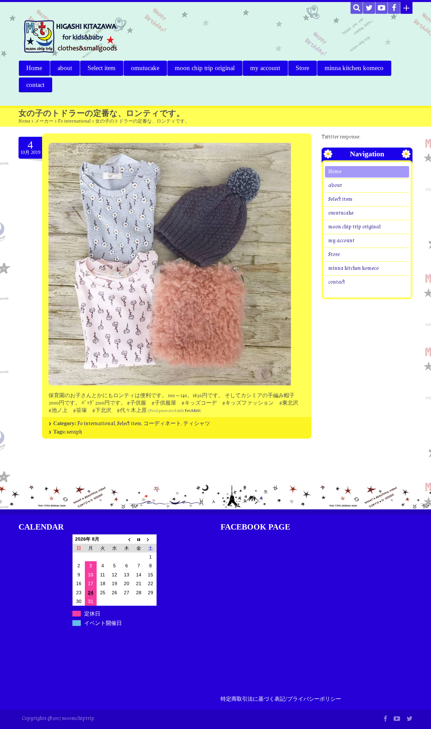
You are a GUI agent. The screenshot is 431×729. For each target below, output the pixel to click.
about (65, 67)
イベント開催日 (103, 623)
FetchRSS (192, 410)
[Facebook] (394, 8)
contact (35, 84)
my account (265, 67)
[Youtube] (381, 8)
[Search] (357, 8)
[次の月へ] (150, 539)
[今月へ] (139, 539)
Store (302, 67)
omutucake (145, 67)
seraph (74, 432)
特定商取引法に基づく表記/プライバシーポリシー (281, 699)
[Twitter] (369, 8)
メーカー (44, 121)
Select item (101, 67)
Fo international (74, 121)
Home (34, 67)
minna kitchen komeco (354, 67)
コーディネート (162, 423)
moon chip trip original (205, 67)
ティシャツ (196, 423)
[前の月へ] (127, 539)
